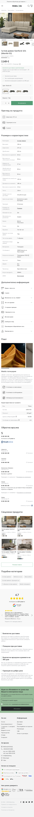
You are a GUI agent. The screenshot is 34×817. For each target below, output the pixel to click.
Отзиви (3, 735)
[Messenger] (29, 802)
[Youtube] (27, 802)
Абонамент (17, 708)
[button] (17, 1)
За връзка (4, 737)
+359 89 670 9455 (8, 749)
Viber (4, 760)
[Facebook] (21, 802)
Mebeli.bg (3, 10)
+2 (7, 557)
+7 (23, 558)
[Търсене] (28, 6)
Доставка (20, 722)
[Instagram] (24, 802)
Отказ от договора (22, 733)
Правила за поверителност (9, 804)
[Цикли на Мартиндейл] (16, 416)
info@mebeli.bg (7, 755)
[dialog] (17, 69)
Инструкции (20, 276)
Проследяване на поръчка (24, 726)
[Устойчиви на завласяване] (19, 420)
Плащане (19, 724)
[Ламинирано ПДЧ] (28, 255)
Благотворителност (6, 724)
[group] (17, 614)
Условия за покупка (6, 807)
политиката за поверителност (20, 704)
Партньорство (5, 732)
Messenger (6, 758)
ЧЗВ (18, 731)
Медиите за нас (5, 730)
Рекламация (20, 729)
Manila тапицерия (8, 371)
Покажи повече (17, 564)
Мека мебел (11, 10)
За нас (3, 722)
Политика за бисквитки (7, 810)
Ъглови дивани (19, 10)
